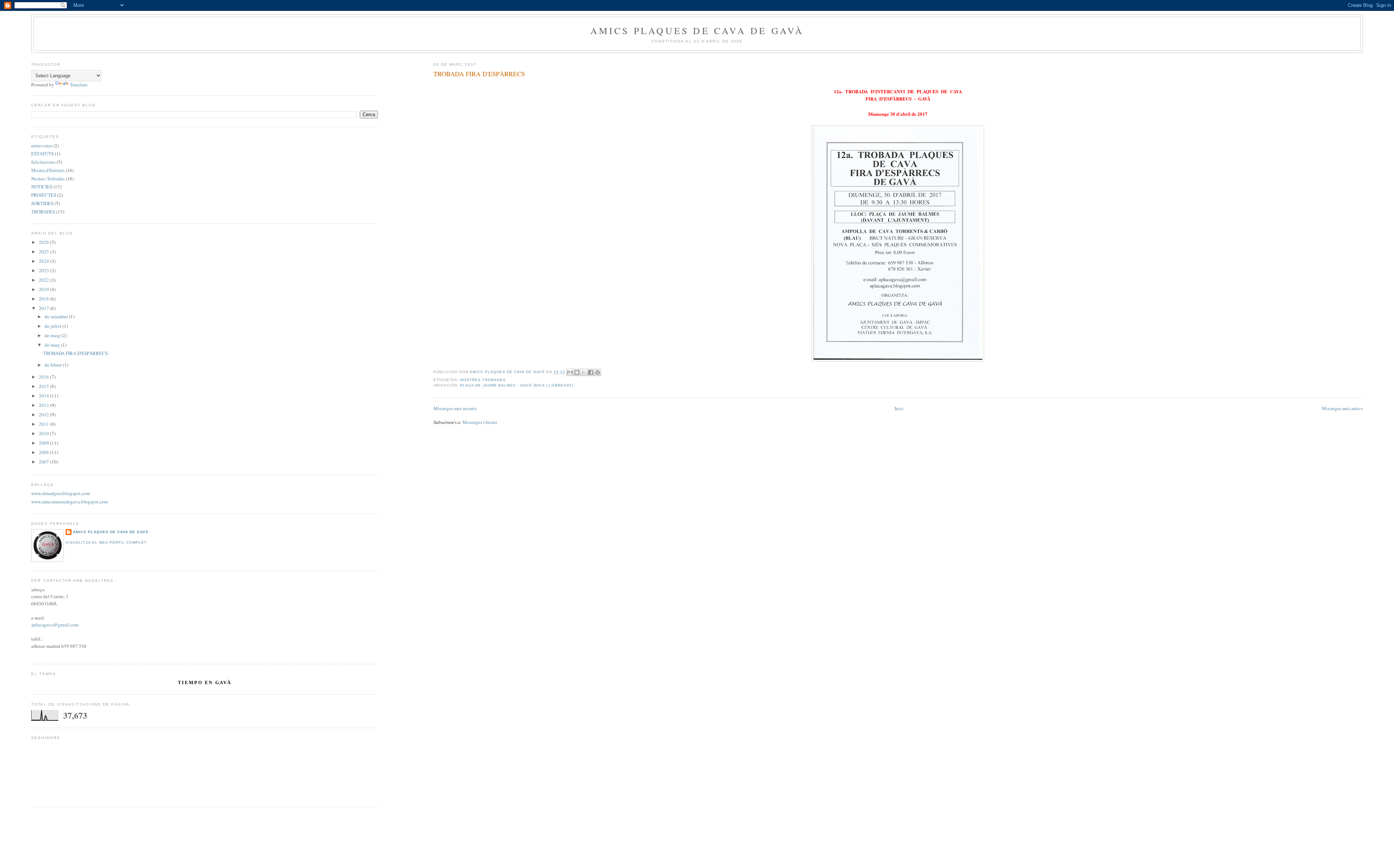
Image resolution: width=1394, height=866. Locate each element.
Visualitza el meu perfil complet (106, 542)
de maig (53, 335)
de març (53, 345)
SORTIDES (42, 203)
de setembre (57, 316)
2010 (44, 433)
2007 (44, 461)
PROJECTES (43, 195)
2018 (44, 298)
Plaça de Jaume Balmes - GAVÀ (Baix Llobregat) (516, 385)
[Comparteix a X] (583, 372)
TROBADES (43, 211)
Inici (899, 408)
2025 (44, 251)
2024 (44, 261)
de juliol (53, 326)
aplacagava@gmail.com (54, 624)
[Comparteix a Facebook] (590, 372)
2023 (44, 270)
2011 (44, 424)
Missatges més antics (1342, 408)
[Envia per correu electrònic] (570, 372)
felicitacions (43, 162)
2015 (44, 386)
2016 (44, 376)
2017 (44, 308)
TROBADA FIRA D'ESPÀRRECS (479, 73)
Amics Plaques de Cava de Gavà (697, 30)
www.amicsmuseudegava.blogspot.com (69, 501)
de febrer (54, 364)
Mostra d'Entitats (48, 170)
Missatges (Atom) (479, 422)
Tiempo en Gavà (205, 682)
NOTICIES (41, 186)
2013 (44, 405)
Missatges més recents (455, 408)
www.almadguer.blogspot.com (60, 493)
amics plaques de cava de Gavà (110, 532)
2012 (44, 414)
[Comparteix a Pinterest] (597, 372)
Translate (78, 84)
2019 (44, 289)
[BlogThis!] (576, 372)
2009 (44, 443)
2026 (44, 242)
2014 (44, 395)
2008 (44, 452)
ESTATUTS (42, 153)
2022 (44, 280)
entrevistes (41, 145)
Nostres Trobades (482, 380)
